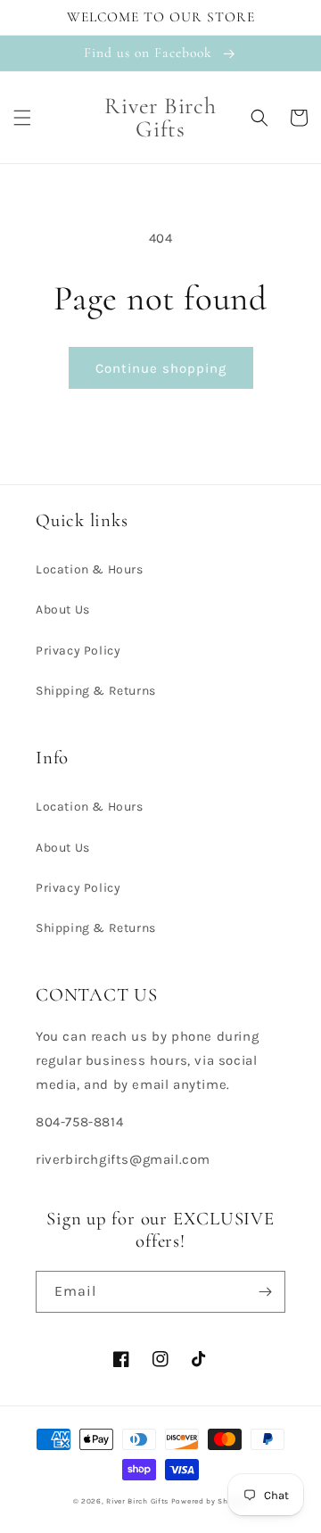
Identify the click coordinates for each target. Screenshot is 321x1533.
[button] (22, 117)
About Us (63, 609)
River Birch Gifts (137, 1500)
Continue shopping (160, 368)
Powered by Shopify (210, 1500)
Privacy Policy (78, 650)
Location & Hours (90, 569)
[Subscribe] (264, 1292)
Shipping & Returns (96, 690)
